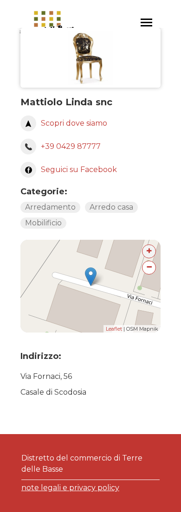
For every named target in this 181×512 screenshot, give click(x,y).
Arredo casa (111, 207)
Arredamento (50, 207)
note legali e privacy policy (70, 487)
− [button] (149, 267)
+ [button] (149, 250)
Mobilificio (43, 222)
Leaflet (114, 329)
